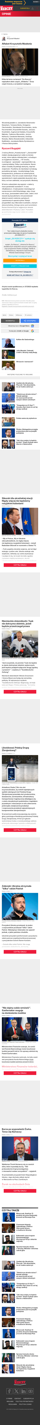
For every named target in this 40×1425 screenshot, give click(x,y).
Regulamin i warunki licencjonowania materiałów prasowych (18, 306)
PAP (32, 658)
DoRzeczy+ (19, 315)
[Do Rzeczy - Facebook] (9, 1391)
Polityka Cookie (25, 1404)
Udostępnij (31, 321)
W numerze (28, 315)
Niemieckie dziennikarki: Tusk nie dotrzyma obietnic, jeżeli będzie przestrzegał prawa (17, 624)
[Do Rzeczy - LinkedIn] (23, 1391)
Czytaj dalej (20, 565)
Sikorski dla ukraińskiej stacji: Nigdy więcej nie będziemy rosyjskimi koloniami (17, 501)
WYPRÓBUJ (20, 260)
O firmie (9, 1398)
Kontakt (18, 1398)
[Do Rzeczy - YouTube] (30, 1391)
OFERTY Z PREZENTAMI (20, 266)
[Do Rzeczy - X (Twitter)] (16, 1391)
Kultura (11, 315)
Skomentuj (10, 321)
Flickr (22, 535)
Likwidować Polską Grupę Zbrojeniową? (15, 749)
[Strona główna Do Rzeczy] (6, 9)
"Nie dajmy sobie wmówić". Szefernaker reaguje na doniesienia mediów (16, 1010)
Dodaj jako (19, 331)
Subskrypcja (28, 1398)
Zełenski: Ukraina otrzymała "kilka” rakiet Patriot (16, 887)
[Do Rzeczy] (1, 34)
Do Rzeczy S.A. (15, 1409)
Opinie (6, 14)
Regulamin (13, 1404)
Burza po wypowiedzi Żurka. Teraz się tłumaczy (17, 1130)
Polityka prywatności (24, 1401)
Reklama (10, 1401)
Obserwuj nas (18, 326)
